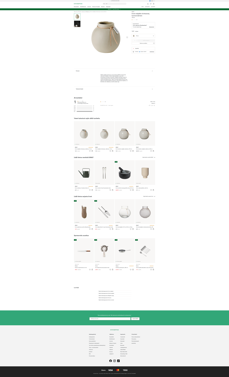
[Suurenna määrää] (136, 40)
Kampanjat (108, 6)
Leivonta (89, 6)
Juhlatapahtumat (123, 347)
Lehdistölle (133, 343)
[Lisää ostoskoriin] (92, 151)
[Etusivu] (78, 3)
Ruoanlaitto (76, 6)
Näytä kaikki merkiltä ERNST (147, 157)
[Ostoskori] (153, 3)
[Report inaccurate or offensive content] (154, 105)
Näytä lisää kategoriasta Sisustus (105, 297)
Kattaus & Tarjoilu (96, 6)
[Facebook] (111, 360)
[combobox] (152, 1)
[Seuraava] (127, 37)
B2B (90, 353)
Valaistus (111, 349)
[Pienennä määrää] (132, 40)
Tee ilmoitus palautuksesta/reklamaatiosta (97, 345)
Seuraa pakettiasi (92, 341)
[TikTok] (118, 360)
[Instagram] (114, 360)
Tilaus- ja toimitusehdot (93, 347)
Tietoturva (91, 349)
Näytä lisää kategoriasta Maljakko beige (106, 295)
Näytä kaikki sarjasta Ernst (148, 196)
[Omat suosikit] (150, 3)
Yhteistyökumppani (135, 341)
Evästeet (90, 351)
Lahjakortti (111, 353)
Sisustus (103, 6)
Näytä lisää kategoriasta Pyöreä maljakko (106, 293)
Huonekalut (111, 345)
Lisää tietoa (152, 51)
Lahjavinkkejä (122, 349)
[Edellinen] (84, 37)
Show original (111, 105)
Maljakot (87, 11)
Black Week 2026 (123, 351)
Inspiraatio (153, 6)
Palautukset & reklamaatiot (94, 343)
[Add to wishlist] (90, 151)
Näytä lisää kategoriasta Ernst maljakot (106, 291)
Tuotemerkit (147, 6)
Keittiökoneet (83, 6)
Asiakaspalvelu (92, 336)
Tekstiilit (111, 347)
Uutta (142, 6)
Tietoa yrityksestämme (135, 336)
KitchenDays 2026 (123, 353)
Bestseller (122, 345)
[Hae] (104, 4)
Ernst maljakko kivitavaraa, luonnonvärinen (98, 11)
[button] (134, 19)
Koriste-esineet (81, 11)
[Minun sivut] (147, 3)
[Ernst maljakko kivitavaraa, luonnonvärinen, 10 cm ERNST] (106, 37)
